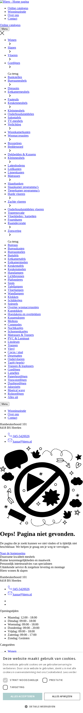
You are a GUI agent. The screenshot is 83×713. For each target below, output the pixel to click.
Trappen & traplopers (21, 366)
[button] (41, 706)
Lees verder (70, 672)
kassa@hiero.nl (22, 441)
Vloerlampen (16, 290)
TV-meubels (15, 121)
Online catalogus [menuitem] (18, 8)
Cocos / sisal (15, 352)
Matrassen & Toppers (21, 335)
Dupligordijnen (17, 383)
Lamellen (13, 373)
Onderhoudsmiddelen (21, 114)
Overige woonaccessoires (23, 307)
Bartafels (13, 255)
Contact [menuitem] (12, 18)
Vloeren (13, 55)
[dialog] (41, 682)
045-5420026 (21, 436)
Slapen (12, 47)
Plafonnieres (15, 279)
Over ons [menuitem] (13, 15)
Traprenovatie (16, 212)
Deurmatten (15, 355)
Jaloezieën (14, 386)
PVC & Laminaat (18, 338)
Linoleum (13, 341)
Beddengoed (15, 146)
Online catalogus (10, 25)
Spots (11, 283)
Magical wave (16, 390)
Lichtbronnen (16, 276)
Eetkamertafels (17, 258)
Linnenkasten (16, 172)
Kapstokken (15, 310)
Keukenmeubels (17, 102)
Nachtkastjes (15, 328)
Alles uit (13, 397)
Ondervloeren (16, 359)
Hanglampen (15, 272)
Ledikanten (14, 169)
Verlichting (14, 124)
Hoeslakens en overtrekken (24, 314)
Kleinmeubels (16, 110)
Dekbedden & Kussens (22, 154)
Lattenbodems (16, 165)
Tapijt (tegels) (16, 362)
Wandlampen (16, 293)
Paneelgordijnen (17, 376)
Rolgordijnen (16, 393)
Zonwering (14, 230)
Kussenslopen (16, 317)
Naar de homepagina (12, 553)
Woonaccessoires (18, 135)
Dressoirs (13, 88)
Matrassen (14, 175)
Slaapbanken (15, 183)
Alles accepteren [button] (23, 696)
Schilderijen (15, 300)
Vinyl (11, 348)
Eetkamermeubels (18, 91)
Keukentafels (16, 265)
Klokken (13, 296)
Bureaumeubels (17, 80)
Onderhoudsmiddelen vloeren (26, 209)
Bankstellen (15, 77)
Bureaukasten (16, 248)
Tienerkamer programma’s (24, 190)
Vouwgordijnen (17, 379)
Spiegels (13, 303)
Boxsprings (15, 143)
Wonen (12, 39)
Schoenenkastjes (18, 331)
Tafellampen (15, 286)
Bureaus (13, 245)
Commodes (15, 324)
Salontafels (14, 117)
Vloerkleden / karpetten (22, 216)
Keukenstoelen (17, 269)
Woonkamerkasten (19, 132)
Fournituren (15, 219)
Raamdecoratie (17, 223)
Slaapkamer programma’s (23, 187)
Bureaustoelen (16, 252)
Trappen (13, 345)
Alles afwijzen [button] (62, 696)
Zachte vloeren (17, 201)
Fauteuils (13, 99)
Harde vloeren (16, 194)
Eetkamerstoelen (18, 262)
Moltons (13, 321)
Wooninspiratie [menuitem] (17, 11)
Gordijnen (14, 63)
